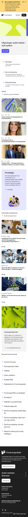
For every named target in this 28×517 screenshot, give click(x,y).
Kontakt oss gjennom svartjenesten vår (11, 500)
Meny (24, 15)
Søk (19, 15)
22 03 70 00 (12, 502)
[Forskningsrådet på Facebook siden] (3, 510)
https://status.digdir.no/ (11, 10)
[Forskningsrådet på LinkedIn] (5, 510)
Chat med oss (21, 514)
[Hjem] (7, 15)
